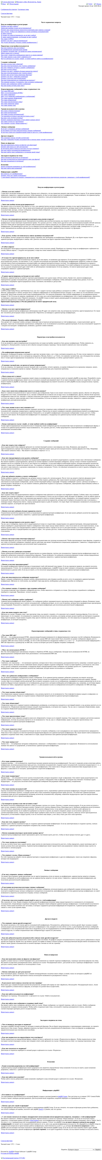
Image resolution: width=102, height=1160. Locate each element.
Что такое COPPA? (7, 39)
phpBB (11, 1151)
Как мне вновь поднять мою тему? (13, 85)
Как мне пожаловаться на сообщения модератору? (18, 80)
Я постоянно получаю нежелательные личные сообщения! (21, 130)
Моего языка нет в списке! (10, 53)
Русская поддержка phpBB (10, 1153)
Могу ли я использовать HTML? (12, 93)
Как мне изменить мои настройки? (13, 48)
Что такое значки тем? (8, 105)
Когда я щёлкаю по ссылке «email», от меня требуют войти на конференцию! (27, 58)
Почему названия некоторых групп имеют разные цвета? (20, 120)
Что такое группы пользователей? (12, 114)
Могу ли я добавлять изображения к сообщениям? (18, 96)
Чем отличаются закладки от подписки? (14, 157)
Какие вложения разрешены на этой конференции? (18, 166)
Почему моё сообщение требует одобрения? (16, 84)
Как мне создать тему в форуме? (12, 64)
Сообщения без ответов (9, 9)
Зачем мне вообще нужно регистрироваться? (16, 28)
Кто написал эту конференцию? (12, 174)
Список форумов (6, 13)
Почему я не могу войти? (9, 26)
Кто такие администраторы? (10, 111)
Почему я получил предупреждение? (13, 78)
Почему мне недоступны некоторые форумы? (16, 75)
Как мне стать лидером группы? (12, 118)
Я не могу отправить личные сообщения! (15, 129)
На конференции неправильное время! (14, 49)
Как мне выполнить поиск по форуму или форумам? (19, 145)
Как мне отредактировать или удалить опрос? (16, 73)
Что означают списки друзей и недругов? (15, 138)
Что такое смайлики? (8, 94)
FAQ (90, 4)
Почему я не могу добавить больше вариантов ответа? (19, 71)
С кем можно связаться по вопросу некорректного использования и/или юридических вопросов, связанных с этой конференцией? (45, 177)
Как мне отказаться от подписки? (12, 161)
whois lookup (34, 1120)
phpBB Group (62, 1096)
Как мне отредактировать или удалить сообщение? (18, 66)
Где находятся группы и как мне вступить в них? (17, 116)
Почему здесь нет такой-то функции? (13, 175)
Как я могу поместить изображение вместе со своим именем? (22, 55)
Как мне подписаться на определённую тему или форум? (20, 159)
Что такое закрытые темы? (10, 103)
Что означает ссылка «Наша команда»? (14, 123)
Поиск (98, 4)
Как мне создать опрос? (9, 69)
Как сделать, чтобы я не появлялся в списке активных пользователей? (25, 31)
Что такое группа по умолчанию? (12, 121)
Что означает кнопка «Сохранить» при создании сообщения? (22, 82)
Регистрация (13, 4)
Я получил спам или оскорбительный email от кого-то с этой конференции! (26, 132)
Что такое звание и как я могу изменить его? (16, 57)
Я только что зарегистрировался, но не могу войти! (18, 35)
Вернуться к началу (7, 200)
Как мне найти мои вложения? (11, 168)
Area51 (41, 1109)
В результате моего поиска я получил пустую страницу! (20, 148)
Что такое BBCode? (7, 91)
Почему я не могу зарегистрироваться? (14, 40)
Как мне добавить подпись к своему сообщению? (18, 67)
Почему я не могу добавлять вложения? (14, 76)
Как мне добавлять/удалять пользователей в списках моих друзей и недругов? (27, 139)
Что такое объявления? (8, 100)
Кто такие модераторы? (9, 112)
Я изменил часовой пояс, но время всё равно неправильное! (21, 51)
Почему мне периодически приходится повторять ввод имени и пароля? (25, 30)
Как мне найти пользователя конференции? (16, 150)
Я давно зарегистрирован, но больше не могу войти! (19, 37)
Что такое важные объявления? (11, 98)
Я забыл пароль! (6, 33)
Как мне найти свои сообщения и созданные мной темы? (20, 152)
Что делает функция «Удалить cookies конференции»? (19, 42)
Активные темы (23, 9)
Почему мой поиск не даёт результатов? (14, 147)
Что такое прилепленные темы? (12, 102)
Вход (4, 4)
